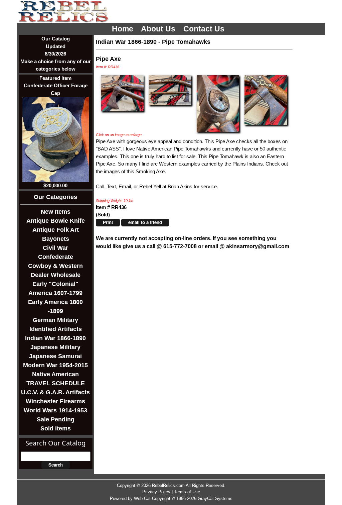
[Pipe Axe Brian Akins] (122, 93)
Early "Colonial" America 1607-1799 (55, 288)
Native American (55, 374)
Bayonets (55, 238)
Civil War (55, 247)
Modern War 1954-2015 (55, 365)
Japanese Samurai (55, 356)
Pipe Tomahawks (186, 41)
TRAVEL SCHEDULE (55, 383)
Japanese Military (55, 347)
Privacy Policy (156, 491)
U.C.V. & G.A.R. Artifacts (55, 392)
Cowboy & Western (55, 266)
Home (123, 29)
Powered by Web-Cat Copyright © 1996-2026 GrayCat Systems (171, 498)
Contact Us (204, 29)
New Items (55, 211)
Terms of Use (187, 491)
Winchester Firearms (55, 401)
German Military (55, 320)
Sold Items (55, 428)
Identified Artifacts (55, 329)
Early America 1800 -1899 (55, 306)
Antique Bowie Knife (55, 220)
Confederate (55, 257)
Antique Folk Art (55, 229)
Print (108, 222)
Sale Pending (55, 419)
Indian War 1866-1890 (55, 338)
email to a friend (145, 222)
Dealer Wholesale (55, 275)
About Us (159, 29)
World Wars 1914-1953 (55, 410)
